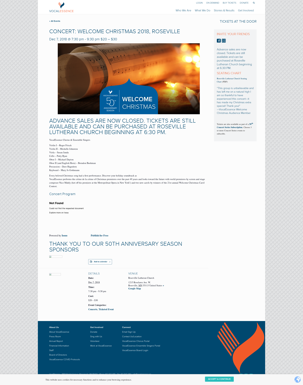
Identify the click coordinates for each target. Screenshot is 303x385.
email (224, 41)
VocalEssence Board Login (135, 350)
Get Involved (246, 10)
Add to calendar (100, 261)
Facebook (219, 41)
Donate (244, 2)
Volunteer (95, 341)
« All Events (54, 21)
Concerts (92, 309)
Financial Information (59, 345)
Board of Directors (58, 354)
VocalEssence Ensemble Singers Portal (141, 345)
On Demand (212, 2)
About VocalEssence (59, 331)
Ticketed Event (106, 309)
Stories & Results (224, 10)
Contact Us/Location (132, 336)
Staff (51, 350)
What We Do (202, 10)
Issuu (64, 235)
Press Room (55, 336)
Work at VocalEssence (101, 345)
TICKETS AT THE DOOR (238, 21)
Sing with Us (96, 336)
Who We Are (183, 10)
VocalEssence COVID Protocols (64, 359)
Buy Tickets (229, 2)
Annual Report (56, 341)
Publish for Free (99, 235)
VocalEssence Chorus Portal (135, 341)
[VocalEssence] (106, 7)
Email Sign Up (129, 331)
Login (199, 2)
